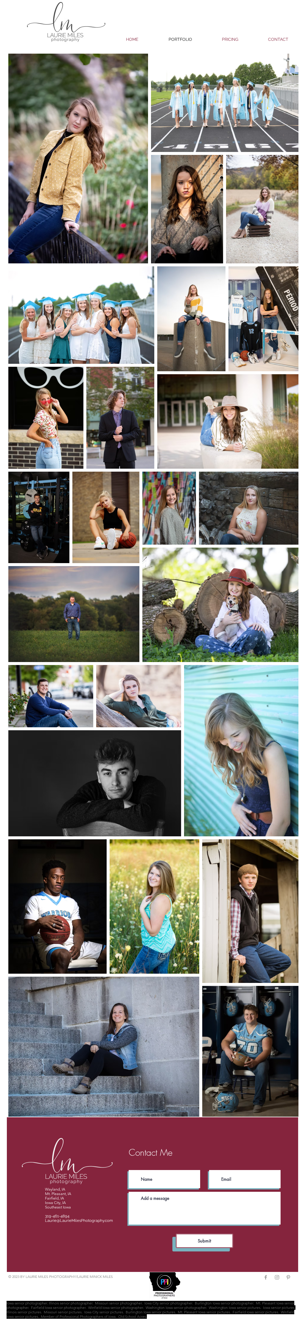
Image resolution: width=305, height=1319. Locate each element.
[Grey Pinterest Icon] (288, 1277)
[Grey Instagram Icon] (277, 1277)
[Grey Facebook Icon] (266, 1277)
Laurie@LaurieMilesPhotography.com (79, 1220)
